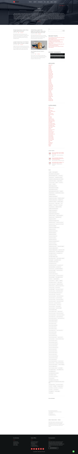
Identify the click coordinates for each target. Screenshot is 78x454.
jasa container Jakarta (52, 258)
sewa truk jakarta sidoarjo (52, 326)
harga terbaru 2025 (52, 251)
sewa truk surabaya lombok (53, 350)
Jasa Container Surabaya (51, 124)
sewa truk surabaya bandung (53, 345)
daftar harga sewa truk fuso (53, 189)
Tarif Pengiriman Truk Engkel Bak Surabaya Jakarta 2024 (56, 382)
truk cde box (50, 389)
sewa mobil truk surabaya (59, 289)
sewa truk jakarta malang (52, 323)
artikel (50, 172)
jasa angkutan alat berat (59, 251)
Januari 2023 (50, 95)
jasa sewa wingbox (52, 277)
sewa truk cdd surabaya (52, 304)
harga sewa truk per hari (52, 239)
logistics (57, 280)
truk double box (56, 389)
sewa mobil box (57, 287)
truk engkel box (51, 391)
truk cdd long (60, 387)
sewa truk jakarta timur (52, 330)
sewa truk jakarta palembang (53, 325)
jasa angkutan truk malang (52, 254)
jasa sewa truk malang (52, 275)
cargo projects (50, 110)
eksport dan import (51, 114)
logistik (61, 280)
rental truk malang (51, 287)
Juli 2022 (49, 97)
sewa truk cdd (51, 302)
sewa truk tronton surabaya (53, 364)
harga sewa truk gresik (52, 232)
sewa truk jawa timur (60, 330)
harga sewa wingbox (61, 246)
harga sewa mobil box (59, 215)
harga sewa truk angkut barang (54, 220)
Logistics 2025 (50, 127)
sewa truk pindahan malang (59, 338)
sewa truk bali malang (52, 294)
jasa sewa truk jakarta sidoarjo (53, 273)
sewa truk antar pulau (51, 129)
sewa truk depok (58, 306)
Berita (48, 1)
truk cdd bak (50, 387)
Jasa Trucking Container (51, 126)
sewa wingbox (50, 140)
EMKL (49, 115)
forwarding (50, 116)
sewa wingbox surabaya (52, 374)
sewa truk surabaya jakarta (52, 349)
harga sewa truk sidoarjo (52, 242)
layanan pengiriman (52, 280)
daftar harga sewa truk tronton (54, 191)
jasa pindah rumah (60, 265)
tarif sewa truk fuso (52, 384)
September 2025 (50, 76)
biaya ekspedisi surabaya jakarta (54, 173)
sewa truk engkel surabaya (52, 311)
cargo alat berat (51, 177)
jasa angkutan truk (59, 253)
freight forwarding (58, 206)
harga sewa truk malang (52, 237)
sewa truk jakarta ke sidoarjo (53, 321)
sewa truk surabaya (51, 139)
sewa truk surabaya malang (53, 354)
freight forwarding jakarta (53, 210)
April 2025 (50, 82)
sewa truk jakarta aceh (52, 316)
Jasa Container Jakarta (51, 123)
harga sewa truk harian (52, 234)
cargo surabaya (59, 180)
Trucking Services (15, 441)
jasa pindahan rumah (51, 125)
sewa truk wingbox (61, 364)
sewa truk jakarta (50, 136)
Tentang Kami (40, 1)
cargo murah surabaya (52, 180)
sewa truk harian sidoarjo (60, 314)
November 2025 (50, 74)
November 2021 (50, 100)
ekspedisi (49, 112)
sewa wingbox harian (60, 369)
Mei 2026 (49, 68)
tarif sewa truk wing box (59, 384)
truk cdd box (55, 387)
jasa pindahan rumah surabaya (53, 261)
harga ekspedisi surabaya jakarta (54, 213)
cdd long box (61, 182)
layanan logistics (56, 278)
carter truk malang (51, 182)
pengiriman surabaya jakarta (60, 285)
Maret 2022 (50, 98)
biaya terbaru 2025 (51, 108)
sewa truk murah (60, 337)
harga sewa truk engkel (52, 225)
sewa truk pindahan (51, 338)
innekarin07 (22, 32)
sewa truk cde (59, 304)
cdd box (57, 182)
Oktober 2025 (50, 75)
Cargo (49, 109)
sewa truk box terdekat (60, 301)
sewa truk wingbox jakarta (53, 366)
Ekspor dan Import (51, 203)
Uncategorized (50, 142)
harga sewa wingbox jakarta (53, 249)
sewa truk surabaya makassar (53, 352)
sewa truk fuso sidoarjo (60, 313)
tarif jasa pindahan (51, 378)
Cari (63, 30)
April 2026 (50, 69)
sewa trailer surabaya (52, 290)
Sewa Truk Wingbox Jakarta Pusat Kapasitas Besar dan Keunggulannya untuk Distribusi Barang (58, 158)
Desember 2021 (50, 99)
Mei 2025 (49, 81)
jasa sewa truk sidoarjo (59, 275)
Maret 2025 (50, 83)
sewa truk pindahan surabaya (53, 342)
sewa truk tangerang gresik (52, 359)
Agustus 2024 (50, 89)
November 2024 (50, 86)
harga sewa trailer (51, 217)
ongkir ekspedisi (59, 282)
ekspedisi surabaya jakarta (53, 199)
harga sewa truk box (52, 222)
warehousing (50, 143)
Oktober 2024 (50, 87)
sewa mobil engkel (51, 289)
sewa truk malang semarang (53, 335)
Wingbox (49, 144)
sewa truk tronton (51, 362)
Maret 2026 (50, 70)
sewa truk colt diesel (51, 131)
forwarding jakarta (51, 206)
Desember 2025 (50, 73)
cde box (50, 184)
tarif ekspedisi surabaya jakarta (53, 376)
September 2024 (50, 88)
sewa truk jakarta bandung (52, 318)
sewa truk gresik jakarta (52, 314)
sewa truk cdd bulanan (57, 302)
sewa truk (49, 128)
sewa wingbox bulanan (52, 369)
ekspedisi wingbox (60, 201)
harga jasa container (52, 215)
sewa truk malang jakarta (52, 333)
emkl (61, 203)
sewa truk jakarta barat (61, 318)
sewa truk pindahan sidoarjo (53, 340)
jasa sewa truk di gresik (58, 268)
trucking (54, 386)
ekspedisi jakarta (51, 192)
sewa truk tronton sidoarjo (60, 362)
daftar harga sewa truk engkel (53, 187)
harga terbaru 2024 (61, 249)
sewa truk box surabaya (52, 301)
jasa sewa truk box (51, 268)
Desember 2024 (50, 85)
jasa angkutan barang (52, 253)
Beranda (30, 1)
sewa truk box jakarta (52, 297)
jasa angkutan (50, 122)
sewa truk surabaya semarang (53, 357)
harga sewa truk (58, 217)
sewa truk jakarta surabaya (52, 328)
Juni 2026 (49, 67)
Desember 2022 (50, 96)
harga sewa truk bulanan (59, 222)
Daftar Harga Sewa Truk (51, 111)
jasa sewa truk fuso (59, 270)
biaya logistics (61, 175)
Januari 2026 (50, 72)
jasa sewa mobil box (52, 266)
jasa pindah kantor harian (52, 263)
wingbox (49, 145)
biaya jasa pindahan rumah (53, 175)
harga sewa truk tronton (53, 246)
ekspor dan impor (50, 113)
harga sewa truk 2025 (52, 218)
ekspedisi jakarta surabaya (60, 192)
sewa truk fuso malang (52, 313)
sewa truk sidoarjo (51, 138)
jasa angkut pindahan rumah (53, 256)
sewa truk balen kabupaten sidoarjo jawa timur (55, 292)
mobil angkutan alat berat (52, 282)
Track (45, 1)
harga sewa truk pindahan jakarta (54, 241)
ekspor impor (58, 203)
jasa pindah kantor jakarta (52, 265)
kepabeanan (50, 278)
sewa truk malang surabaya (53, 337)
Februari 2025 (50, 84)
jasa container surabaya (60, 258)
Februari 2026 (50, 71)
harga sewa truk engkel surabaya (54, 227)
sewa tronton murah (59, 290)
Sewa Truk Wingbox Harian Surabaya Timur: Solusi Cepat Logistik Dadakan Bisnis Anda (58, 153)
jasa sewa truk (58, 266)
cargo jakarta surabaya (58, 177)
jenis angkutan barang (59, 277)
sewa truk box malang (52, 299)
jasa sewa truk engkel (52, 270)
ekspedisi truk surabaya (52, 201)
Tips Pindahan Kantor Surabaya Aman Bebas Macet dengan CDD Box (58, 162)
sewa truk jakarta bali (60, 316)
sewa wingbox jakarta (52, 371)
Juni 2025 (49, 80)
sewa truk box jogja (59, 297)
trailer (49, 141)
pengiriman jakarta (51, 285)
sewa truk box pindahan (59, 299)
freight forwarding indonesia (53, 208)
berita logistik (55, 172)
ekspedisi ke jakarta (52, 194)
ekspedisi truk (60, 199)
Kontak (55, 1)
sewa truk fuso (60, 311)
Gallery (51, 1)
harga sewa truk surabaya (53, 244)
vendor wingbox (57, 391)
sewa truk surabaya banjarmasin (53, 347)
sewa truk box (50, 130)
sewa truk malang (50, 137)
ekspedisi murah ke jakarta (53, 196)
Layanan (35, 1)
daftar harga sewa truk (53, 185)
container (54, 184)
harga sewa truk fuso (52, 229)
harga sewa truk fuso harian (53, 230)
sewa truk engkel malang (52, 309)
